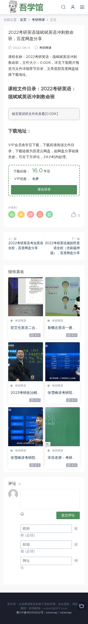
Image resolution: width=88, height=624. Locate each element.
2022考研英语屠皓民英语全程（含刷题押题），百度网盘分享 (62, 248)
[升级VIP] (81, 606)
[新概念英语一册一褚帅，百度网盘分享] (62, 296)
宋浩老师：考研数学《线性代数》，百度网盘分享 (62, 458)
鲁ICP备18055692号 (29, 612)
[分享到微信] (11, 214)
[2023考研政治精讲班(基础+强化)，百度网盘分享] (25, 361)
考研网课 (45, 47)
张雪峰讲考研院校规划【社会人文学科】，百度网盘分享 (62, 393)
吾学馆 (27, 7)
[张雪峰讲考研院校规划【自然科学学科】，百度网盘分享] (25, 426)
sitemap (51, 612)
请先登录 (44, 189)
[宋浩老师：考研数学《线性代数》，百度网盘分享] (62, 426)
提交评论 (68, 515)
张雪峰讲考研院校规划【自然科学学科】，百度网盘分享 (25, 458)
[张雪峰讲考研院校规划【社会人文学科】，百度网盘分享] (62, 361)
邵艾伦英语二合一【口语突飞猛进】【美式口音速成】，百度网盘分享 (25, 328)
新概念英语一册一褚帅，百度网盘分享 (62, 328)
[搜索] (63, 7)
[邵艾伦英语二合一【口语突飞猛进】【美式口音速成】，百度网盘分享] (25, 296)
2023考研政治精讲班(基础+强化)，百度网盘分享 (25, 393)
